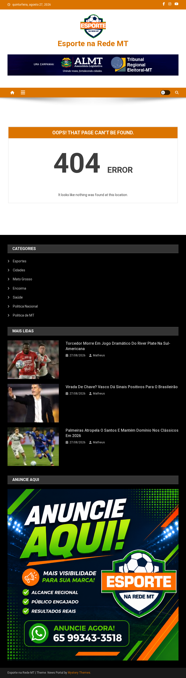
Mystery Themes (79, 672)
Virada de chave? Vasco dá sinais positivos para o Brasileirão (122, 387)
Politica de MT (23, 315)
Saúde (18, 297)
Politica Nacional (25, 306)
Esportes (19, 261)
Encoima (19, 288)
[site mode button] (165, 92)
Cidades (19, 270)
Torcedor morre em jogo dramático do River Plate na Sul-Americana (118, 346)
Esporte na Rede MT (93, 43)
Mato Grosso (22, 279)
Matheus (99, 355)
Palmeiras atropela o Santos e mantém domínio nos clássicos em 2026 (122, 433)
